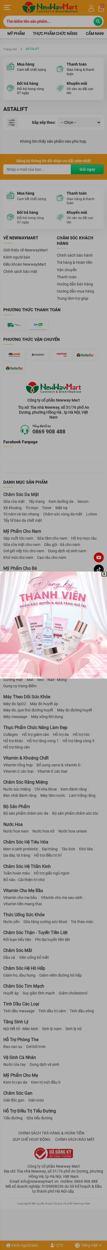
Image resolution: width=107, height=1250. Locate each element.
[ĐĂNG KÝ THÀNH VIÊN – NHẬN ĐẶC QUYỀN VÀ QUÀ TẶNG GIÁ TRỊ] (53, 625)
